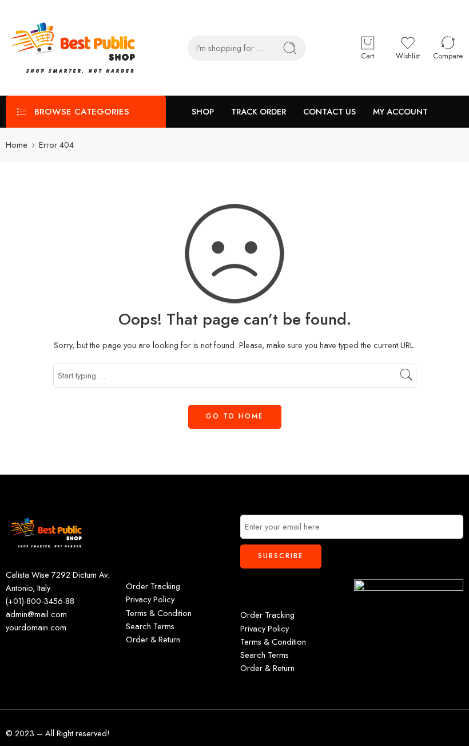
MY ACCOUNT (400, 111)
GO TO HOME (235, 416)
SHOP (203, 111)
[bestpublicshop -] (74, 47)
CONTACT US (329, 111)
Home (16, 145)
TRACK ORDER (258, 111)
